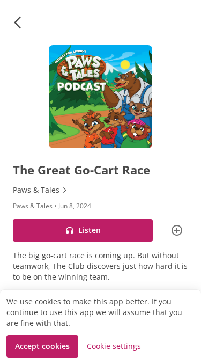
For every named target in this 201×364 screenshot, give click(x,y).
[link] (100, 190)
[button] (17, 22)
